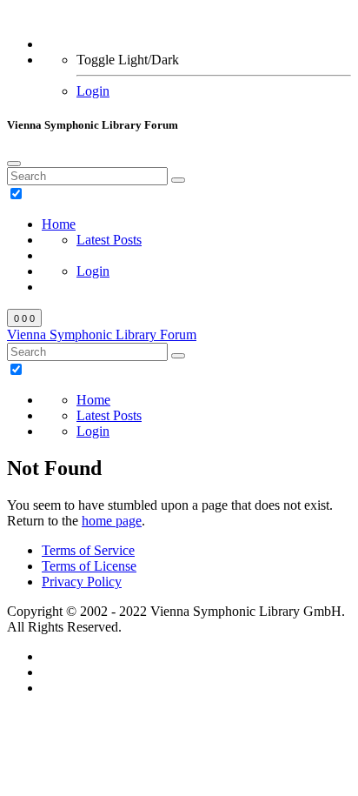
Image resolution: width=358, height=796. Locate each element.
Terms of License (89, 566)
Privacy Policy (82, 581)
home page (112, 520)
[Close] (14, 163)
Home (59, 224)
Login (92, 91)
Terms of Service (88, 550)
